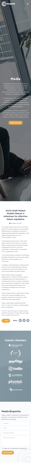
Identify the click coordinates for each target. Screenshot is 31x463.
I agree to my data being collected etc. (15, 448)
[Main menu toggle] (27, 4)
